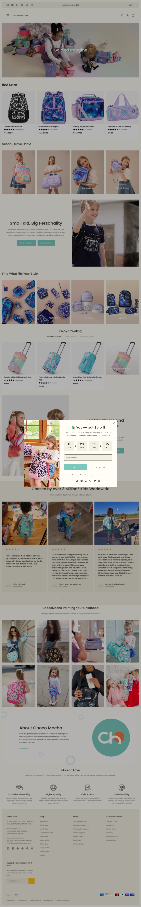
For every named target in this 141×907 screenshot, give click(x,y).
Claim (75, 467)
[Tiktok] (95, 481)
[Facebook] (81, 481)
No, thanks (100, 467)
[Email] (99, 481)
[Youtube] (86, 481)
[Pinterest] (90, 481)
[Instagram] (77, 481)
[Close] (114, 423)
